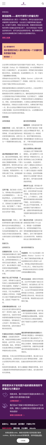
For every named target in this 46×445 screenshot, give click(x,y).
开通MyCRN (30, 424)
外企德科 (24, 428)
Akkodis (32, 428)
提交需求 (21, 424)
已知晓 (23, 440)
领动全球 (13, 424)
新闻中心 (5, 424)
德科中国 (16, 428)
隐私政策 (38, 435)
